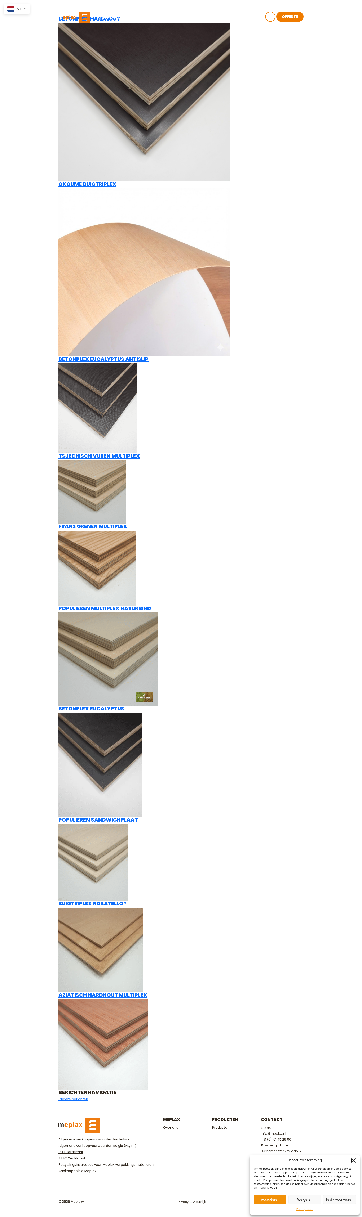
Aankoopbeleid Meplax (77, 1170)
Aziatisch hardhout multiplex (102, 995)
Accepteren (270, 1199)
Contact (236, 17)
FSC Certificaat (70, 1152)
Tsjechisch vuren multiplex (99, 456)
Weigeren (305, 1199)
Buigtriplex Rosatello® (92, 903)
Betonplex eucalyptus (91, 708)
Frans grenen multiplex (92, 526)
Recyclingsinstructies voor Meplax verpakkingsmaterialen (106, 1164)
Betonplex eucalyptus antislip (103, 359)
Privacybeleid (304, 1209)
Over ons (160, 17)
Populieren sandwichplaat (98, 819)
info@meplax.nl (273, 1133)
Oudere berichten (73, 1099)
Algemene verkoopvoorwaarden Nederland (94, 1139)
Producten (220, 1127)
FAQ (214, 17)
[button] (354, 1160)
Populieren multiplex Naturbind (104, 608)
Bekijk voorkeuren (339, 1199)
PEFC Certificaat (71, 1158)
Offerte (290, 16)
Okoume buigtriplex (87, 184)
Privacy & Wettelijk (192, 1201)
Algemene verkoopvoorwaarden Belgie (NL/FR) (97, 1145)
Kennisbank (190, 17)
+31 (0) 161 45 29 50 (276, 1139)
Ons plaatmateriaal (120, 17)
